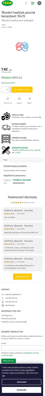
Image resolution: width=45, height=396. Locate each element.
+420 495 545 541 (11, 298)
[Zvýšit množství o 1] (10, 88)
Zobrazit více (22, 276)
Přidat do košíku (23, 89)
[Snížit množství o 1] (10, 91)
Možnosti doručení (8, 83)
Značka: (6, 27)
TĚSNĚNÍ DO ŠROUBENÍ (22, 180)
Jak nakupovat (6, 315)
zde (3, 375)
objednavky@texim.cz (13, 294)
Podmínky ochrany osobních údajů (14, 322)
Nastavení (21, 382)
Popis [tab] (5, 160)
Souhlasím (21, 390)
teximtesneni (10, 305)
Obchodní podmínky (8, 318)
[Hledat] (26, 3)
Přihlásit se (8, 361)
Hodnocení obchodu (22, 197)
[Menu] (39, 3)
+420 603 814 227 (11, 302)
